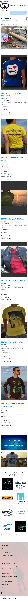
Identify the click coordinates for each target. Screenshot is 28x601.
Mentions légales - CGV (7, 552)
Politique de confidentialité (8, 555)
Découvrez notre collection (13, 462)
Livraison (4, 559)
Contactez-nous (5, 584)
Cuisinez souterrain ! (9, 36)
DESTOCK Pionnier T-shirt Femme (13, 280)
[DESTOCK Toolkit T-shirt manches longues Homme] (14, 382)
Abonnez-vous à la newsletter (9, 588)
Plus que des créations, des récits (13, 445)
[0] (26, 19)
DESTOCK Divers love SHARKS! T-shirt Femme (13, 94)
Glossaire (4, 548)
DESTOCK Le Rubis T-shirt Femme (13, 157)
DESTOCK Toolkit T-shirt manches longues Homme (13, 405)
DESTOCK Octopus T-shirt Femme (13, 219)
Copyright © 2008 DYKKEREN (9, 598)
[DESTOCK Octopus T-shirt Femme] (14, 197)
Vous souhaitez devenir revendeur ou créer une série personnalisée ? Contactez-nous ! (13, 568)
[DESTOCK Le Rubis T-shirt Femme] (14, 136)
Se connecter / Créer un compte (18, 12)
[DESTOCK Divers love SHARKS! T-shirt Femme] (14, 72)
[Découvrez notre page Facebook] (2, 593)
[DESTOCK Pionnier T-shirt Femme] (14, 259)
